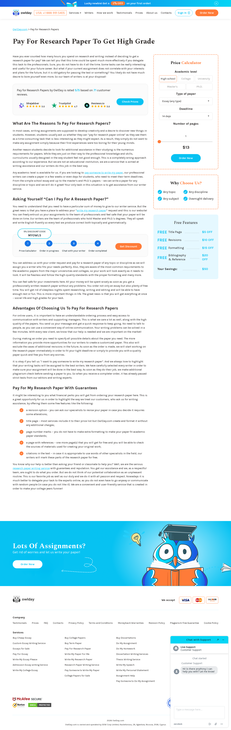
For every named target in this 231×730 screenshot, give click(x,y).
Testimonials (124, 12)
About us (151, 12)
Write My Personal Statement (132, 670)
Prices (139, 12)
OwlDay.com (20, 29)
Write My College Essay (25, 670)
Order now (207, 12)
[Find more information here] (199, 681)
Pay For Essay (20, 654)
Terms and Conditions (101, 623)
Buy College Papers (75, 637)
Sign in (182, 12)
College (186, 78)
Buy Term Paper (73, 643)
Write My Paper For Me (77, 654)
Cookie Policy (211, 623)
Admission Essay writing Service (30, 664)
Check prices (130, 101)
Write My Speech (125, 664)
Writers (89, 12)
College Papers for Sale (77, 675)
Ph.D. (199, 86)
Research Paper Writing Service (82, 664)
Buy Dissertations (126, 637)
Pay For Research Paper (78, 648)
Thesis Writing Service (128, 659)
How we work (105, 12)
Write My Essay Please (25, 659)
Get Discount (128, 246)
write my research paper (91, 210)
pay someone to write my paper (104, 172)
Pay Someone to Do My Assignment (135, 681)
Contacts (166, 12)
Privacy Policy (76, 623)
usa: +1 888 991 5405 (50, 13)
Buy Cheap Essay (22, 637)
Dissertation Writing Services (132, 654)
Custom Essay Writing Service (29, 643)
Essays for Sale (21, 648)
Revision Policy (157, 623)
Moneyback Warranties (131, 623)
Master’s (172, 86)
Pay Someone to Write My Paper (82, 670)
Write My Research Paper (78, 659)
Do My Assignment (126, 643)
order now (186, 158)
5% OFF (118, 3)
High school (168, 78)
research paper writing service (31, 468)
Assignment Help (125, 675)
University (204, 78)
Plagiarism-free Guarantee (184, 623)
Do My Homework (125, 648)
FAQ (46, 623)
